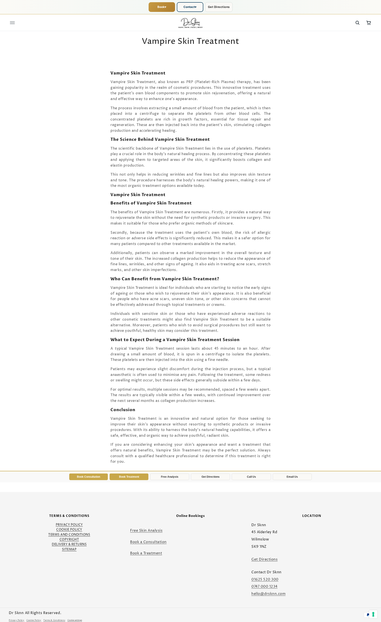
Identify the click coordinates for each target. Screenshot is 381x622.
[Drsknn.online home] (190, 22)
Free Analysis (169, 476)
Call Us (251, 476)
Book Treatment (129, 476)
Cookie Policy (33, 620)
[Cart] (368, 22)
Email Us (292, 476)
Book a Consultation (148, 542)
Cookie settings (74, 620)
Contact (189, 7)
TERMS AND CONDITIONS (69, 535)
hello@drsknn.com (268, 593)
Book (161, 7)
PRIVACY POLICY (69, 525)
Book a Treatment (146, 553)
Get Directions (219, 7)
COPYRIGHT (69, 539)
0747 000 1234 (264, 586)
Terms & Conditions (54, 620)
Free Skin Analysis (146, 530)
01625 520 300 (264, 579)
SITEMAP (69, 549)
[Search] (357, 22)
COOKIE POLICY (69, 529)
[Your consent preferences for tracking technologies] (373, 614)
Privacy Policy (16, 620)
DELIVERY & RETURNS (69, 544)
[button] (12, 22)
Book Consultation (88, 476)
